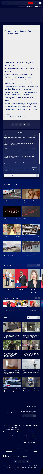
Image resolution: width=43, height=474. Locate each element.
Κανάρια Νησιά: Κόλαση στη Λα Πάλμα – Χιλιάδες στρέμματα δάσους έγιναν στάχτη (30, 220)
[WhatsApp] (20, 124)
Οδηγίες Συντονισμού (32, 467)
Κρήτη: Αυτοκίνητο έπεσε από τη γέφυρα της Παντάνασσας (31, 391)
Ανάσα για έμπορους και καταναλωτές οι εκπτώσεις (11, 238)
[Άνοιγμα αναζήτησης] (35, 3)
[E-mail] (24, 124)
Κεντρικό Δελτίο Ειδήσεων (32, 308)
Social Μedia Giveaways (30, 469)
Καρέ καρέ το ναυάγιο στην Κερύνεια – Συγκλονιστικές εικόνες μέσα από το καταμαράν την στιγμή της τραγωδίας (20, 170)
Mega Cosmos (20, 469)
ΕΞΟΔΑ (25, 116)
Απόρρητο (42, 471)
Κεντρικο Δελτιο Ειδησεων (34, 291)
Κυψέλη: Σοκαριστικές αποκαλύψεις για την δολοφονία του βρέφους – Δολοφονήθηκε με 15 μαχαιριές (20, 163)
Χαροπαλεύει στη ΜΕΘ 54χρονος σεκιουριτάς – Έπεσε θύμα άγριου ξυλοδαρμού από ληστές (10, 203)
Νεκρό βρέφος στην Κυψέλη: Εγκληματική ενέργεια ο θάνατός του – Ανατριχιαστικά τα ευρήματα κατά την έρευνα (19, 157)
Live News (21, 289)
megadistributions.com (21, 470)
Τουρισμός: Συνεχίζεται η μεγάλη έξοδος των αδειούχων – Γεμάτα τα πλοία (30, 238)
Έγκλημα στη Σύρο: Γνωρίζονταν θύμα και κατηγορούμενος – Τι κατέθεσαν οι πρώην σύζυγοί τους (19, 138)
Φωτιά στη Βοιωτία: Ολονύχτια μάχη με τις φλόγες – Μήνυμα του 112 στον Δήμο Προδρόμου (11, 255)
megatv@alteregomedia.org (31, 436)
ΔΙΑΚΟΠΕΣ (20, 116)
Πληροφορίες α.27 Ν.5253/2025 (13, 467)
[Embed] (28, 124)
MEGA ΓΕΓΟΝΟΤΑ (13, 116)
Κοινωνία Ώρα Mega (20, 308)
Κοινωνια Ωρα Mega (9, 290)
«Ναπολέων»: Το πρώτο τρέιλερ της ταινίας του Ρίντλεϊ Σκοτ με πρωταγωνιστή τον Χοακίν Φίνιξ (12, 220)
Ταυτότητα (36, 465)
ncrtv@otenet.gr (31, 443)
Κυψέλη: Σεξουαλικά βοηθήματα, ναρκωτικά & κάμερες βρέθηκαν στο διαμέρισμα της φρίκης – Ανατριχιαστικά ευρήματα (19, 144)
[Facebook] (13, 124)
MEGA (7, 116)
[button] (40, 3)
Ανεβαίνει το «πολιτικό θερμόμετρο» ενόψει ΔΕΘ (31, 373)
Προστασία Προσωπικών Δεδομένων (11, 465)
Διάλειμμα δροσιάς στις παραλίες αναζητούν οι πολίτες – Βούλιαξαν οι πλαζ (31, 255)
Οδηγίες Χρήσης (24, 465)
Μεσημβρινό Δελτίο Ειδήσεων (7, 308)
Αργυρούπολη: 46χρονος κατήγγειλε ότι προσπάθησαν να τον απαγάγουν (11, 391)
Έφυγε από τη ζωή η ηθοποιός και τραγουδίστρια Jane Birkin (29, 203)
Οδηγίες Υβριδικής (12, 469)
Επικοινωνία (23, 467)
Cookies (30, 465)
